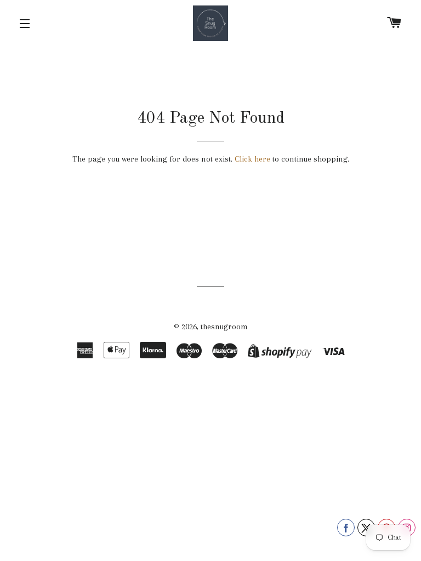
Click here (252, 159)
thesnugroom (224, 326)
